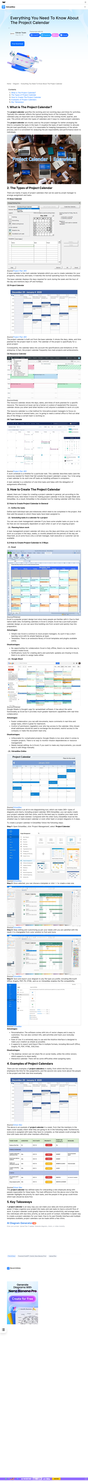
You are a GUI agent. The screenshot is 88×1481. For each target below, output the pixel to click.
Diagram (16, 84)
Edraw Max (17, 1125)
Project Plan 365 (20, 271)
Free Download (17, 44)
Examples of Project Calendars (23, 100)
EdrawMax (17, 807)
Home (9, 84)
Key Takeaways (17, 102)
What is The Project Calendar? (23, 93)
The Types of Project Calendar (23, 95)
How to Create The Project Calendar (26, 97)
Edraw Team (21, 33)
